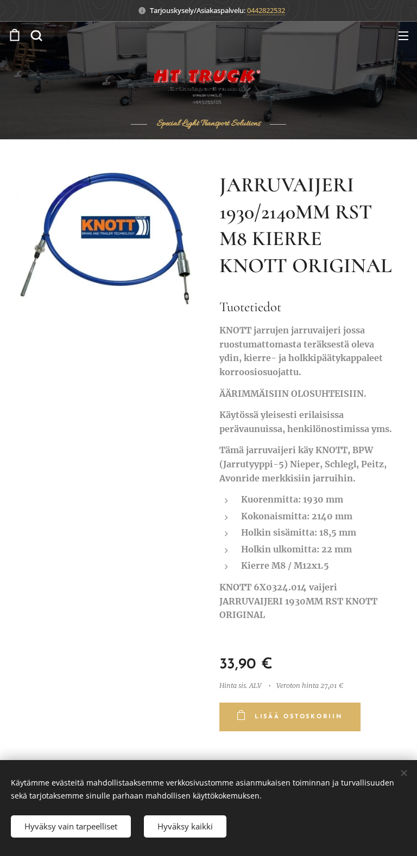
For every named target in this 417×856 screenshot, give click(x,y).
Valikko (403, 35)
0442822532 (266, 10)
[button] (36, 35)
